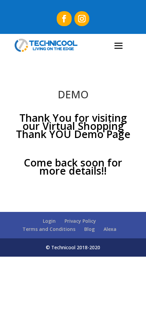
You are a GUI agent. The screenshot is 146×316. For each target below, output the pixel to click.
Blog (89, 229)
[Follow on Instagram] (81, 18)
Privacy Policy (80, 221)
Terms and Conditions (48, 229)
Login (49, 221)
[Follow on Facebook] (64, 18)
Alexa (110, 229)
